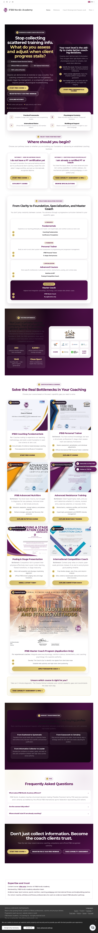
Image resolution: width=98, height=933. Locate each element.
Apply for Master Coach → (49, 669)
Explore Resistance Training (70, 519)
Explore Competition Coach (70, 583)
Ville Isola (22, 886)
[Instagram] (4, 2)
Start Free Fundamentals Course (74, 90)
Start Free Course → (18, 88)
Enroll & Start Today (27, 583)
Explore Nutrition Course (27, 519)
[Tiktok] (10, 2)
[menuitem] (49, 10)
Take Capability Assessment (76, 851)
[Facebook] (7, 2)
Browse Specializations (65, 183)
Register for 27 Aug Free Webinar (23, 93)
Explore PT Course (19, 183)
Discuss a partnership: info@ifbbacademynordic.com (21, 918)
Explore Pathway (17, 99)
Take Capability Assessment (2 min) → (70, 178)
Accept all (29, 928)
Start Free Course (27, 455)
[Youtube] (12, 2)
